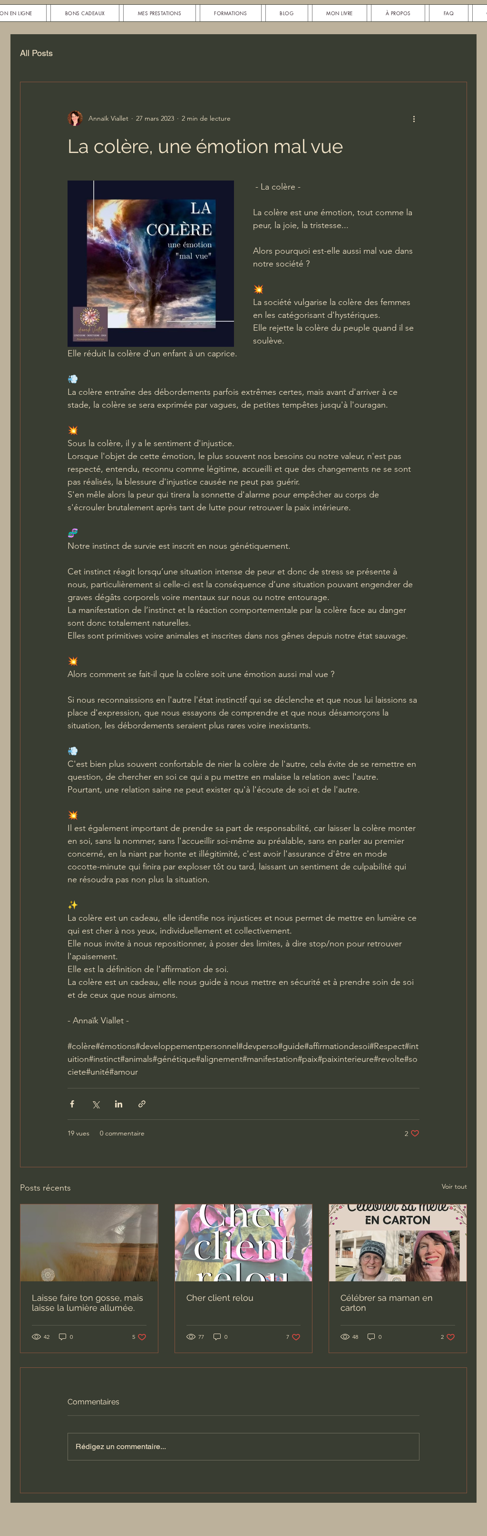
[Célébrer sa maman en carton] (398, 1242)
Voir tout (454, 1186)
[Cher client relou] (243, 1242)
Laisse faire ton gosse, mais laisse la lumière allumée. (87, 1303)
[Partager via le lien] (141, 1103)
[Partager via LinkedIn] (118, 1103)
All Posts (36, 53)
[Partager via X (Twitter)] (95, 1103)
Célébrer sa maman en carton (387, 1303)
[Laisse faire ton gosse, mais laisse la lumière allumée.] (89, 1242)
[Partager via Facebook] (72, 1103)
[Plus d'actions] (413, 118)
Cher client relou (219, 1298)
